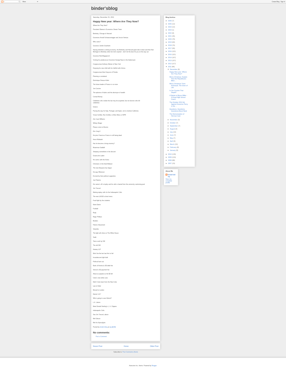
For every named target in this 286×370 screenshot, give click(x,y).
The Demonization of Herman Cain (176, 115)
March (172, 144)
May (171, 138)
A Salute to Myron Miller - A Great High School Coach (178, 97)
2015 (170, 54)
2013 (170, 60)
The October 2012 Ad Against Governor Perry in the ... (178, 104)
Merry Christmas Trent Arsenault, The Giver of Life (178, 85)
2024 (170, 27)
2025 (170, 24)
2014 (170, 57)
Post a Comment (101, 336)
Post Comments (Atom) (130, 352)
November (174, 120)
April (171, 141)
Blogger (154, 365)
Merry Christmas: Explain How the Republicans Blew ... (178, 79)
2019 (170, 42)
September (174, 126)
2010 (170, 154)
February (173, 147)
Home (126, 346)
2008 (170, 160)
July (171, 132)
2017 (170, 48)
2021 (170, 36)
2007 (170, 163)
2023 (170, 30)
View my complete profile (169, 180)
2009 (170, 157)
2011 (170, 67)
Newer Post (97, 346)
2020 (170, 39)
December (174, 69)
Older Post (154, 346)
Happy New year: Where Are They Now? (178, 73)
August (172, 129)
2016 (170, 51)
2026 (170, 21)
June (172, 135)
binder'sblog (104, 8)
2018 (170, 45)
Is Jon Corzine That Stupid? (176, 91)
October (173, 123)
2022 (170, 33)
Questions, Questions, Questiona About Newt (178, 110)
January (173, 150)
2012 (170, 63)
